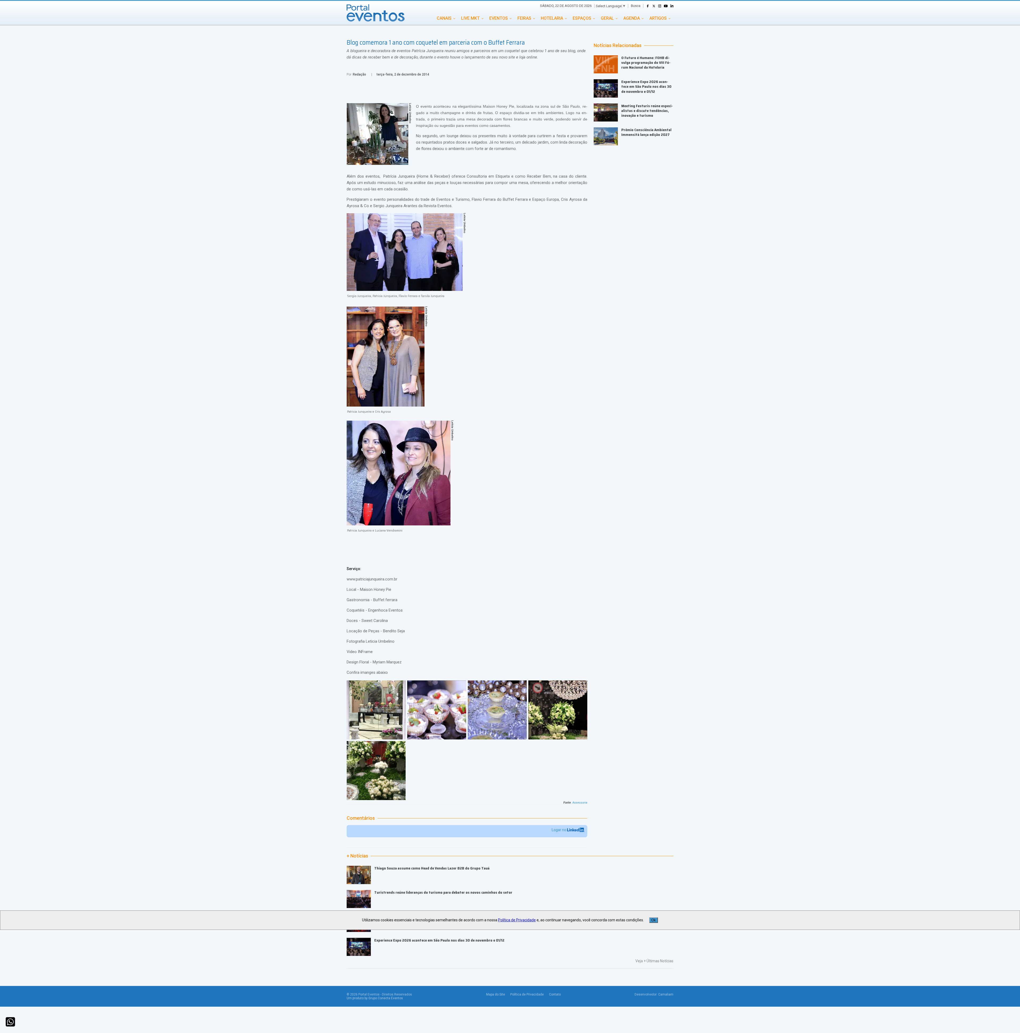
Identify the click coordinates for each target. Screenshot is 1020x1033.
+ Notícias (357, 856)
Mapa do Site (495, 994)
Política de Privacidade (527, 994)
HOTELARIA (552, 18)
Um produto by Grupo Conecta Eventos (375, 998)
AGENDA (631, 18)
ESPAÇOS (582, 18)
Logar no (559, 830)
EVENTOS (498, 18)
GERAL (607, 18)
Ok (653, 920)
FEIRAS (524, 18)
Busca (635, 6)
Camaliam (665, 994)
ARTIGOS (658, 18)
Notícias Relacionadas (617, 45)
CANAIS (444, 18)
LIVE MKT (470, 18)
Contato (555, 994)
